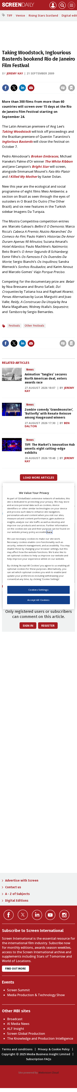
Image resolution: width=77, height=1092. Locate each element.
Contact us (13, 887)
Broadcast (15, 1019)
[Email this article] (31, 87)
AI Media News (18, 1024)
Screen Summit (18, 990)
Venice (20, 15)
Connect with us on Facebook (9, 915)
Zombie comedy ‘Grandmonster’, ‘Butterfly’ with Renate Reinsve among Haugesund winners (49, 414)
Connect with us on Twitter (23, 914)
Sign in (20, 79)
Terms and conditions (17, 1049)
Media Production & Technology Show (36, 995)
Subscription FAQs (38, 1059)
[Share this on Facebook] (5, 87)
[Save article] (71, 87)
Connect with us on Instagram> (64, 915)
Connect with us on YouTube (50, 915)
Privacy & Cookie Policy (54, 1049)
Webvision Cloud (48, 1072)
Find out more (15, 968)
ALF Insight (15, 1028)
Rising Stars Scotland (43, 15)
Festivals (14, 325)
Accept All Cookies (38, 599)
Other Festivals (34, 325)
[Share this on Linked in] (22, 87)
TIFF (9, 15)
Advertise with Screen (21, 880)
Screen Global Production (26, 1033)
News (30, 369)
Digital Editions (16, 900)
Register (47, 625)
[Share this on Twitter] (14, 87)
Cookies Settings (38, 589)
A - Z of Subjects (17, 894)
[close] (74, 79)
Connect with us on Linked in (37, 915)
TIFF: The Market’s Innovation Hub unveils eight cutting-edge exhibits (50, 449)
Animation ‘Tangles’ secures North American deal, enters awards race (46, 378)
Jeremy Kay (15, 73)
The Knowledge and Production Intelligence (40, 1038)
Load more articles (38, 477)
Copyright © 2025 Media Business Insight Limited (36, 1054)
